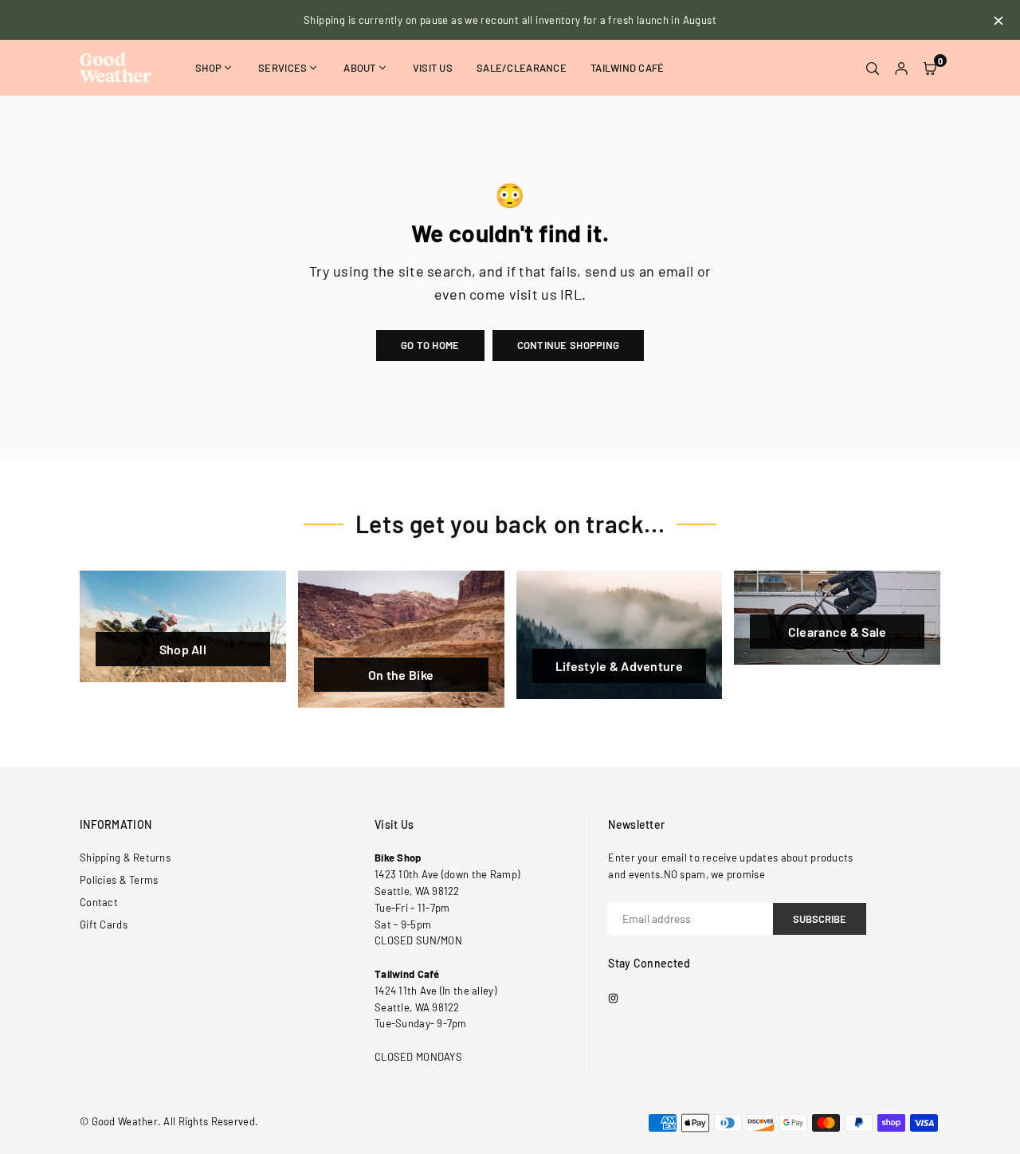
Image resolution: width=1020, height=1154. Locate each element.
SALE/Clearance (522, 67)
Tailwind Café (627, 67)
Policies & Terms (119, 879)
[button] (930, 67)
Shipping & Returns (125, 857)
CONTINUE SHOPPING (568, 345)
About (359, 67)
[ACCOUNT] (901, 67)
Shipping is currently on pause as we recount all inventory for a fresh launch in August (510, 20)
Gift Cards (104, 924)
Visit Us (433, 67)
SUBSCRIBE (819, 919)
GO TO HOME (430, 345)
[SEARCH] (872, 67)
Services (282, 67)
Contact (99, 902)
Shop (208, 67)
